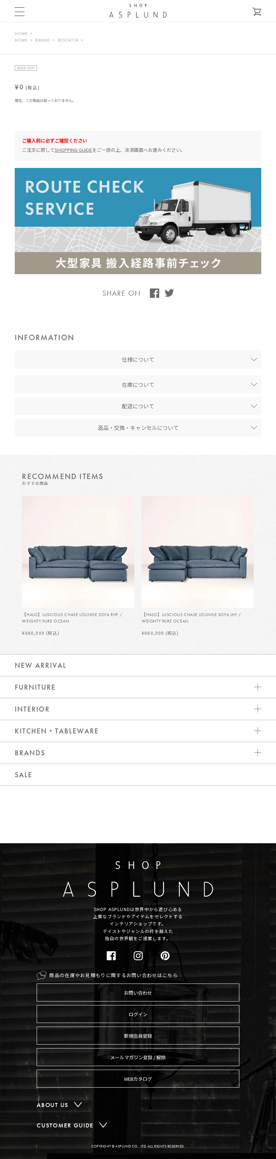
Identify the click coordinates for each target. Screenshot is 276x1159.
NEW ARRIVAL (40, 665)
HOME (21, 33)
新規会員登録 (138, 1035)
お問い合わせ (138, 992)
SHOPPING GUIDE (73, 149)
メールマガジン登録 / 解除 (138, 1057)
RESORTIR (68, 40)
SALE (23, 774)
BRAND (42, 40)
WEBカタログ (138, 1078)
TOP (252, 850)
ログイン (138, 1014)
